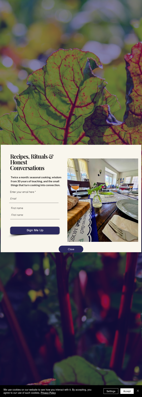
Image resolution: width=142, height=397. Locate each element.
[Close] (138, 391)
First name (17, 208)
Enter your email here (22, 192)
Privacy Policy (48, 392)
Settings (110, 391)
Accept (127, 391)
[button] (71, 249)
